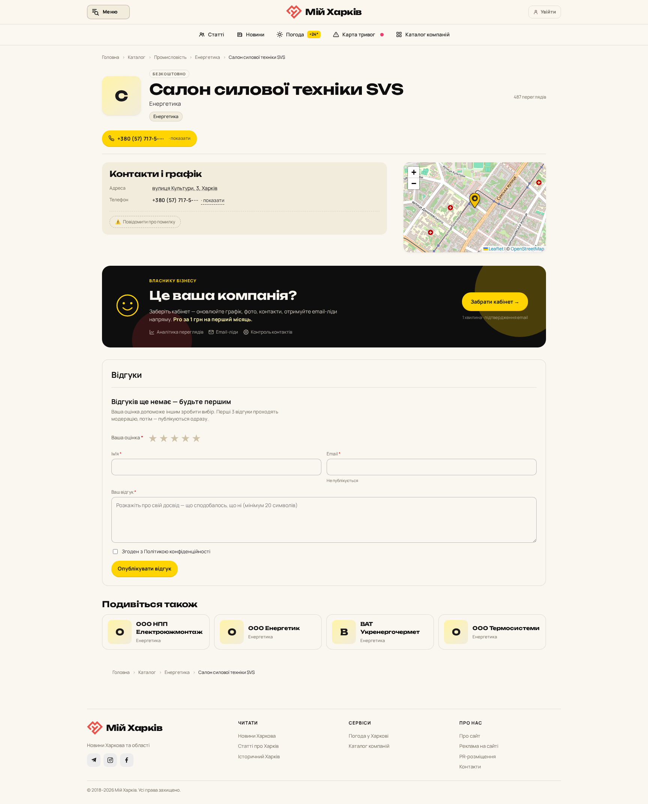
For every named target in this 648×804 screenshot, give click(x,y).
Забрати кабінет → (495, 301)
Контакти (470, 766)
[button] (475, 200)
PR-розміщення (477, 756)
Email (333, 454)
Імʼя (116, 454)
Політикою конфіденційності (177, 551)
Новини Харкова (257, 735)
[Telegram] (93, 760)
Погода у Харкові (368, 735)
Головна (110, 57)
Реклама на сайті (478, 746)
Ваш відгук (123, 492)
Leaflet (496, 249)
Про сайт (469, 735)
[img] (475, 207)
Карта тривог (358, 34)
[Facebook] (127, 760)
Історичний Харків (259, 756)
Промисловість (170, 57)
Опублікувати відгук (144, 568)
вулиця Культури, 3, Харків (185, 188)
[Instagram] (110, 760)
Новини (255, 34)
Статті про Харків (258, 746)
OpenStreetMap (527, 249)
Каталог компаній (427, 34)
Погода (302, 34)
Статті (216, 34)
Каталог (137, 57)
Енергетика (207, 57)
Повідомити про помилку (145, 222)
